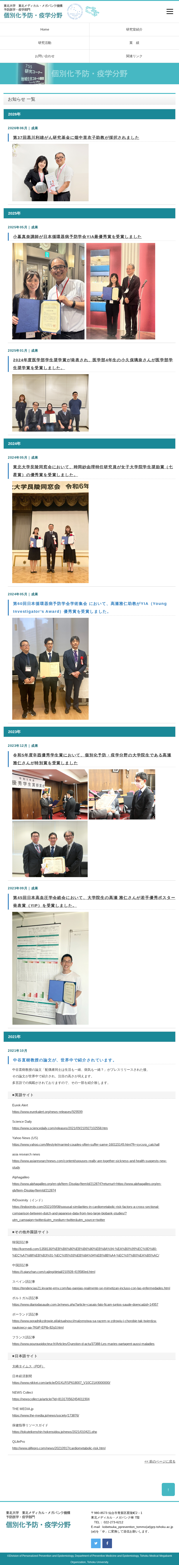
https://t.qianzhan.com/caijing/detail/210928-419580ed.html (53, 1272)
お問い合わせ (45, 56)
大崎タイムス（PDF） (28, 1366)
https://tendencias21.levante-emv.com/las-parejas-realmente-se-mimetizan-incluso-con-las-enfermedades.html (91, 1288)
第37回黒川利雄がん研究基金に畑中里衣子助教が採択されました (76, 137)
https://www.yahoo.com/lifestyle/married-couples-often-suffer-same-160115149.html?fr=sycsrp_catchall (85, 1144)
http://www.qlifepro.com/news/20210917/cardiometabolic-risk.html (58, 1448)
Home (44, 29)
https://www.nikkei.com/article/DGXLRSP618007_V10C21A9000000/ (61, 1382)
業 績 (134, 43)
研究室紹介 (134, 29)
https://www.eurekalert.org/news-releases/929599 (47, 1112)
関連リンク (134, 56)
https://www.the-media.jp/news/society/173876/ (45, 1415)
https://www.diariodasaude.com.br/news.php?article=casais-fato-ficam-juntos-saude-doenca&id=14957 (85, 1304)
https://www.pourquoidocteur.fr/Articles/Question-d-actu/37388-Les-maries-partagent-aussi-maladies (83, 1344)
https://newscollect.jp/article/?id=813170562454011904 (51, 1399)
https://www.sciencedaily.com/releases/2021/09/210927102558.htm (60, 1128)
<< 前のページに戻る (160, 1461)
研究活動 (44, 43)
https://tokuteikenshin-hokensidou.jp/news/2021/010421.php (54, 1432)
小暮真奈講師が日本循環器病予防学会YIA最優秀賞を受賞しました (77, 236)
